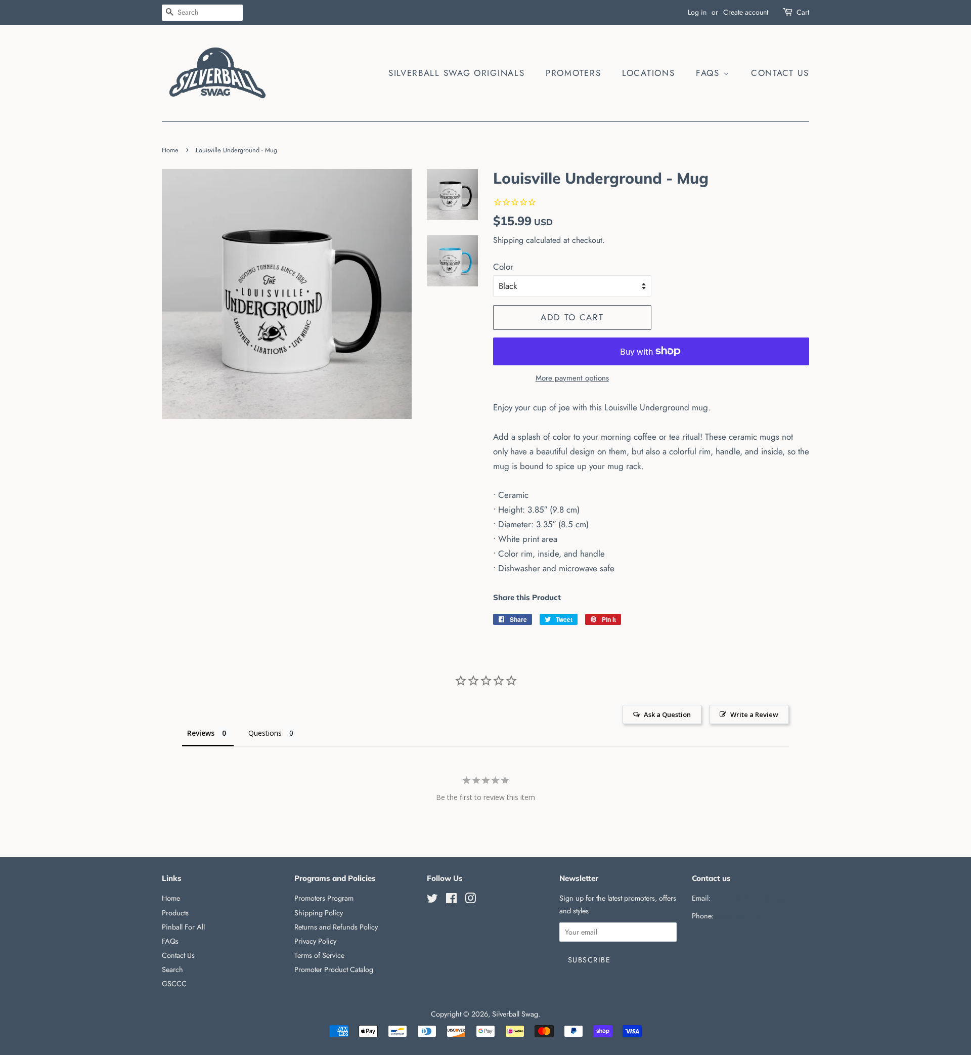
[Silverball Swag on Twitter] (432, 900)
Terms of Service (319, 955)
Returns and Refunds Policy (336, 927)
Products (175, 913)
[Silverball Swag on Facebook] (451, 900)
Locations (648, 73)
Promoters (573, 73)
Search (172, 969)
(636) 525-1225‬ (739, 916)
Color (503, 267)
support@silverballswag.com (756, 898)
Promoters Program (324, 898)
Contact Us (780, 73)
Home (170, 150)
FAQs (709, 73)
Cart (803, 12)
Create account (745, 12)
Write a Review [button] (754, 714)
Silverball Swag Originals (456, 73)
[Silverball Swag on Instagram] (470, 900)
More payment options (572, 378)
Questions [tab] (265, 733)
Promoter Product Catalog (333, 969)
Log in (697, 12)
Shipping (508, 240)
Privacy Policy (315, 941)
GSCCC (174, 984)
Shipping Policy (318, 913)
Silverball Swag (515, 1014)
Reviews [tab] (200, 733)
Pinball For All (183, 927)
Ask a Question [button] (667, 714)
